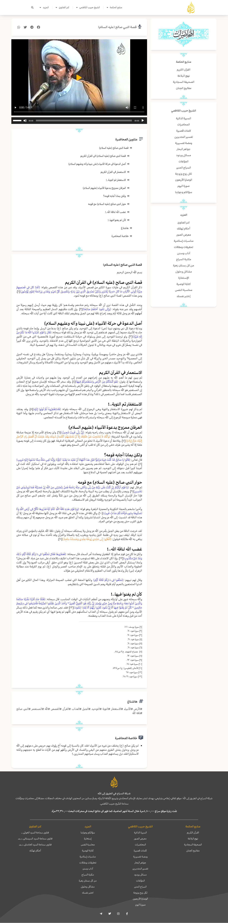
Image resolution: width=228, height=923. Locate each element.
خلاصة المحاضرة (120, 236)
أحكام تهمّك (35, 850)
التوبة (105, 709)
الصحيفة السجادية (193, 844)
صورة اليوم (140, 904)
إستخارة (87, 838)
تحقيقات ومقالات (87, 862)
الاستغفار (116, 709)
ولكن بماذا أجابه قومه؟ (114, 196)
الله (46, 709)
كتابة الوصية (88, 850)
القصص (55, 709)
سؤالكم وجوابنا (88, 832)
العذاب (76, 709)
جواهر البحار (140, 862)
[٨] (140, 464)
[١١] (60, 539)
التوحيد (95, 709)
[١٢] (121, 558)
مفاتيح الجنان (193, 850)
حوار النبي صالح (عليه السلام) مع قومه (107, 204)
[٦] (59, 432)
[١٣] (71, 607)
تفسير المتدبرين (140, 868)
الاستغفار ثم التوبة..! (116, 180)
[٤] (73, 381)
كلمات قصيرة (140, 850)
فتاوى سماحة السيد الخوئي (35, 832)
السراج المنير (140, 886)
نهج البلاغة (193, 838)
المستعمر (37, 709)
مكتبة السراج (87, 874)
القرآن (65, 709)
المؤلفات (140, 880)
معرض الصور (140, 838)
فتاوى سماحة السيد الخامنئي (35, 844)
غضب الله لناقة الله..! (115, 212)
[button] (32, 7)
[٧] (123, 440)
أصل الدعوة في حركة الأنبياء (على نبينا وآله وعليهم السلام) (97, 164)
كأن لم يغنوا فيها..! (117, 220)
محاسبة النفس (88, 844)
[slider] (17, 120)
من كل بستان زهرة (88, 880)
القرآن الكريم (193, 832)
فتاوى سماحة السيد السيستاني (35, 838)
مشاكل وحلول (88, 886)
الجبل (85, 709)
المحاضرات (140, 844)
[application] (79, 120)
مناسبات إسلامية (88, 856)
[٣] (130, 336)
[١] (18, 291)
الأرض (137, 709)
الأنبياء (127, 709)
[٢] (80, 309)
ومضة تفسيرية (140, 856)
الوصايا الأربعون (140, 898)
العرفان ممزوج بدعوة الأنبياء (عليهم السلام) (104, 188)
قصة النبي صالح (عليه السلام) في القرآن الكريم (103, 156)
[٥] (31, 409)
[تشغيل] (142, 120)
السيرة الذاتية (140, 832)
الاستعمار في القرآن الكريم (113, 172)
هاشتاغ (125, 228)
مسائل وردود (140, 874)
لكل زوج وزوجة (140, 892)
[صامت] (25, 120)
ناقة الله (136, 713)
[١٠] (101, 513)
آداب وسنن (87, 868)
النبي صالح (22, 709)
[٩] (132, 491)
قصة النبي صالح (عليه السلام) (117, 27)
